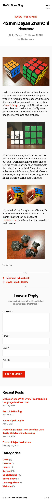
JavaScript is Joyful (13, 420)
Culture (7, 463)
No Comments (27, 39)
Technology (9, 478)
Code (5, 459)
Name (6, 336)
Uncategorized (11, 482)
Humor (6, 467)
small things (11, 105)
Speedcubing (30, 17)
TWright (18, 35)
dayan (9, 265)
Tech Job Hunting (12, 411)
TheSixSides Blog (13, 5)
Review (18, 17)
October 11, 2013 (35, 35)
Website (6, 360)
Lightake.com (10, 220)
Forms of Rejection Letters (17, 442)
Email (6, 348)
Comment (8, 311)
